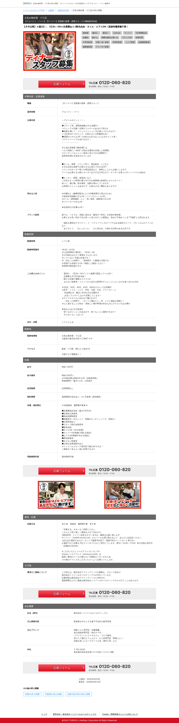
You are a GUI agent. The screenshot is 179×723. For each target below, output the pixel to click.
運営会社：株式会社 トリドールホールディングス (74, 714)
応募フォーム (61, 84)
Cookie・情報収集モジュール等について (120, 714)
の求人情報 (32, 694)
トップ (44, 714)
